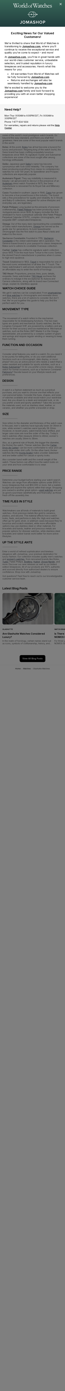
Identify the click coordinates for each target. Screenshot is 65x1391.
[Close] (61, 4)
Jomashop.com (31, 46)
